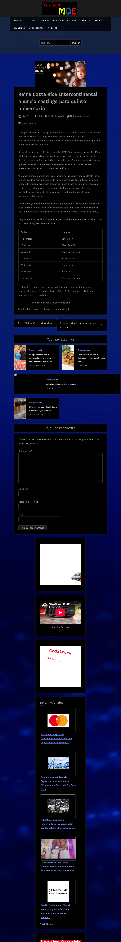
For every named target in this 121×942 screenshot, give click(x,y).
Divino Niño (19, 27)
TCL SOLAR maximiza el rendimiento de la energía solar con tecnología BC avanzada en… (58, 823)
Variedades (58, 20)
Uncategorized (29, 123)
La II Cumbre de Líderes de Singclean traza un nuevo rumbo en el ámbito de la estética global (58, 866)
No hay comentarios (80, 116)
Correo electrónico (28, 501)
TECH (83, 20)
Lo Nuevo (31, 20)
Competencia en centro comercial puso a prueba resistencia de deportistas (40, 357)
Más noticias (46, 923)
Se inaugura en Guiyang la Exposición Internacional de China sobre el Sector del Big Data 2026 (58, 783)
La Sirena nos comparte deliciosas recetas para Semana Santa (91, 357)
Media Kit (52, 27)
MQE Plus (44, 20)
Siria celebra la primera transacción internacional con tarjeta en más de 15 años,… (56, 738)
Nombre (23, 488)
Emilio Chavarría (56, 116)
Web (20, 514)
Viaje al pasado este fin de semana (61, 384)
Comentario (25, 451)
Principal (18, 20)
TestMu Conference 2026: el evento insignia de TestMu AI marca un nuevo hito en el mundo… (55, 911)
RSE (74, 20)
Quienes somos (36, 27)
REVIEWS (99, 20)
